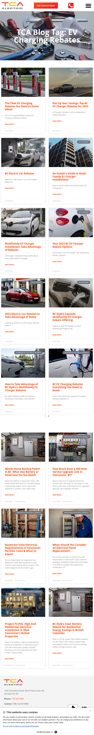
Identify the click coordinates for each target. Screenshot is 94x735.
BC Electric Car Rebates (19, 173)
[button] (88, 5)
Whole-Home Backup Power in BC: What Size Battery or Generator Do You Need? (22, 472)
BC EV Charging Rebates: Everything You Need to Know (68, 387)
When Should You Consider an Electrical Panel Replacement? (69, 548)
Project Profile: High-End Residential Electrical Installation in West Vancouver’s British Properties (20, 630)
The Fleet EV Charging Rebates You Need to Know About (22, 106)
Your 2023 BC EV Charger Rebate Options (68, 245)
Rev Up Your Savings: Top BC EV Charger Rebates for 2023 (70, 104)
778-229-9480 (18, 698)
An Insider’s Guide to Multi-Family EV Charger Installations (70, 176)
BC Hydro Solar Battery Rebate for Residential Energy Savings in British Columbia (68, 628)
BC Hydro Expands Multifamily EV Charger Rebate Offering (67, 317)
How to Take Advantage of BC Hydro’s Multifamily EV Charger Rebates (21, 387)
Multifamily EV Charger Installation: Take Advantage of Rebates (23, 246)
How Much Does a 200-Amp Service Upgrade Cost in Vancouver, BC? (70, 472)
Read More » (10, 124)
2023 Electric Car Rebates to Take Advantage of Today (22, 315)
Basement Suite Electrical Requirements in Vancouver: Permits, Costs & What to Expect (23, 549)
